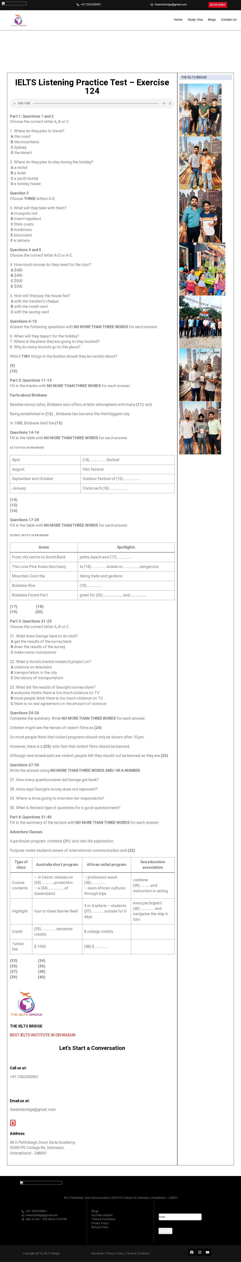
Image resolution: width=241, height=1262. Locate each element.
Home (178, 19)
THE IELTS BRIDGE (194, 77)
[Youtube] (207, 1252)
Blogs (212, 19)
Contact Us (229, 19)
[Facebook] (191, 1252)
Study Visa (195, 19)
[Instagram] (199, 1252)
